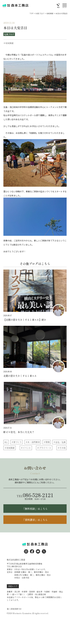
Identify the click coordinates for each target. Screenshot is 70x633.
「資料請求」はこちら (35, 520)
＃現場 (46, 442)
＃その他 (61, 447)
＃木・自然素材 (32, 442)
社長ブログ (9, 34)
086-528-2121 (35, 494)
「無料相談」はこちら (35, 508)
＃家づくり (16, 442)
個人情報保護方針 (14, 609)
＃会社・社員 (59, 442)
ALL (6, 442)
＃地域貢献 (9, 447)
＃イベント (26, 447)
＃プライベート (44, 447)
